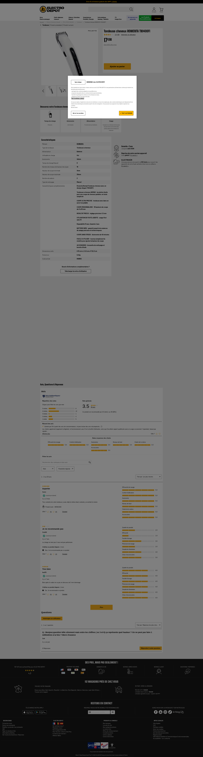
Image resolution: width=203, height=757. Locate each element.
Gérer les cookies (78, 113)
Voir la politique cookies (78, 98)
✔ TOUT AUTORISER (126, 113)
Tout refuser (78, 82)
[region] (102, 97)
